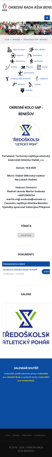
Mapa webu (27, 435)
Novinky (16, 435)
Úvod (7, 39)
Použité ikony (40, 435)
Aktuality (16, 39)
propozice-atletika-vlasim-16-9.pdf (20, 269)
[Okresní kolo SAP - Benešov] (26, 327)
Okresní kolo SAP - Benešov (35, 39)
